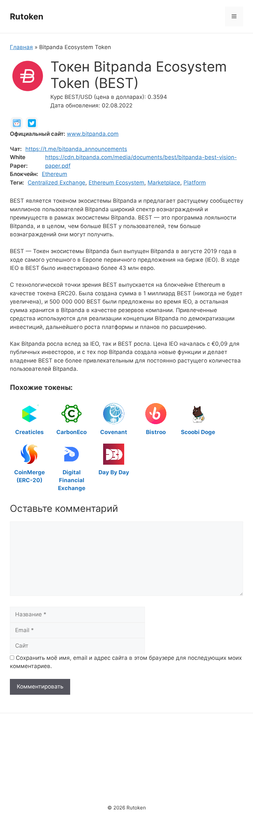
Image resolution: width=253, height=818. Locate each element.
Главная (21, 47)
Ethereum (54, 174)
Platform (194, 182)
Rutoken (26, 16)
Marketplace (164, 182)
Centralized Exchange (56, 182)
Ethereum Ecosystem (116, 182)
